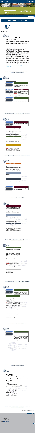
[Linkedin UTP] (31, 413)
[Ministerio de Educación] (30, 2)
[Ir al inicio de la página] (34, 423)
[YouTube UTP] (29, 413)
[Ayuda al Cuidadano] (33, 413)
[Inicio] (34, 423)
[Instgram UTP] (30, 413)
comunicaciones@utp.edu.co (6, 421)
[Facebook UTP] (27, 413)
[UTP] (2, 1)
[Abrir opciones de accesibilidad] (1, 79)
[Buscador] (34, 16)
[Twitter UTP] (28, 413)
